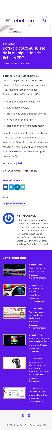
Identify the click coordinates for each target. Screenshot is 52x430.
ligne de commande (14, 204)
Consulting (18, 5)
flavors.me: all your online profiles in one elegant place (39, 341)
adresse (16, 151)
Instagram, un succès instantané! (36, 291)
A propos (34, 5)
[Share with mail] (22, 187)
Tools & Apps (10, 44)
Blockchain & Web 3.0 (36, 10)
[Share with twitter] (11, 187)
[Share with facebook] (5, 187)
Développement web (20, 15)
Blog (46, 5)
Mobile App (42, 15)
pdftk (19, 163)
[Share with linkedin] (17, 187)
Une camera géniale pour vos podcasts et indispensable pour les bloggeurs (39, 368)
